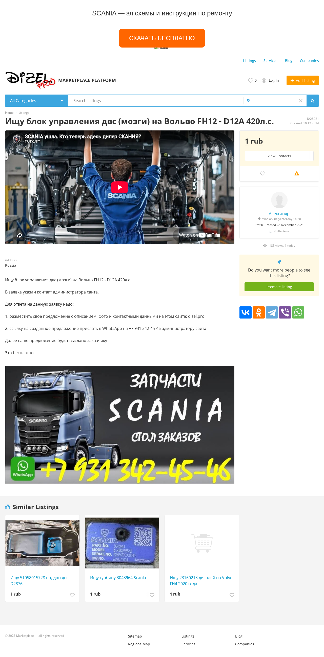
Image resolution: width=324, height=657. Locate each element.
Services (270, 60)
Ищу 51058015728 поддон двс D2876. (39, 580)
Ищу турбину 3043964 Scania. (118, 577)
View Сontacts (279, 155)
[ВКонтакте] (245, 312)
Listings (249, 60)
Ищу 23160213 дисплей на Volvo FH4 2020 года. (201, 580)
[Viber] (285, 312)
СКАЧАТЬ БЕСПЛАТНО (162, 38)
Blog (288, 60)
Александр (279, 213)
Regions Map (139, 644)
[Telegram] (272, 312)
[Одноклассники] (259, 312)
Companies (309, 60)
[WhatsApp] (298, 312)
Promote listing (279, 286)
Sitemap (135, 636)
